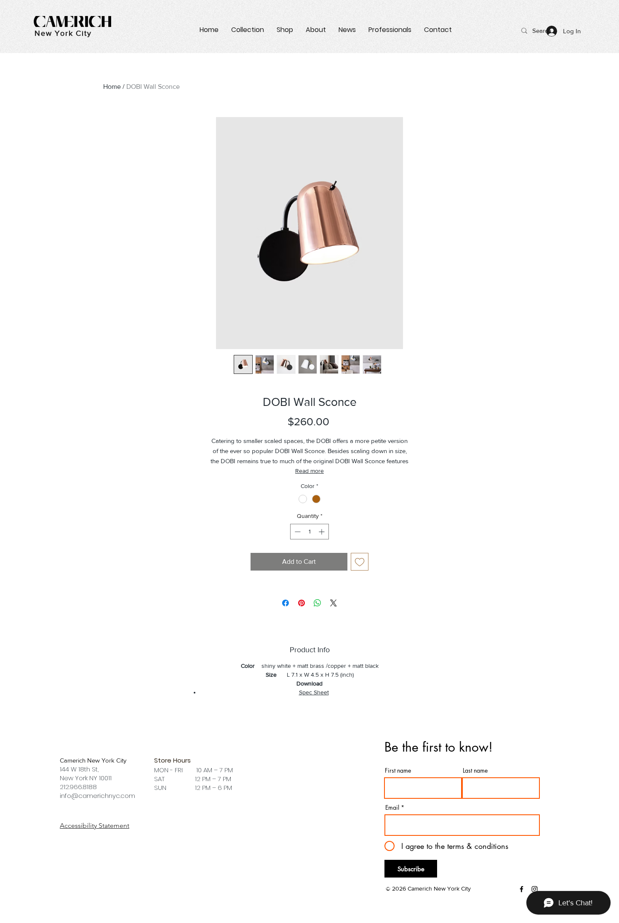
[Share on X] (333, 603)
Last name (475, 771)
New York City (63, 33)
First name (398, 771)
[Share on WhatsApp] (317, 603)
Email (392, 808)
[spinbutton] (309, 531)
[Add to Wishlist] (359, 562)
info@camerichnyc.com (97, 795)
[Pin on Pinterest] (301, 603)
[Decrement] (296, 531)
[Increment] (322, 531)
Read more (309, 470)
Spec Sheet (314, 692)
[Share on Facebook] (285, 603)
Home (112, 86)
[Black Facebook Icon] (522, 889)
